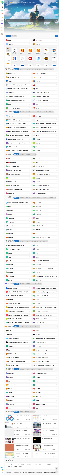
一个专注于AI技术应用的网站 (48, 453)
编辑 (56, 35)
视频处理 (34, 283)
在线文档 (22, 283)
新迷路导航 (16, 472)
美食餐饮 (22, 197)
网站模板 (28, 241)
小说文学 (22, 326)
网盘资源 (45, 69)
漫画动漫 (22, 154)
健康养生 (16, 197)
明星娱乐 (32, 326)
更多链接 (20, 466)
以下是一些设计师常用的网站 (48, 430)
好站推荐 (16, 411)
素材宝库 (22, 241)
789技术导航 (10, 464)
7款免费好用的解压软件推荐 (20, 430)
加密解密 (28, 69)
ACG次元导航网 (47, 464)
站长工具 (50, 369)
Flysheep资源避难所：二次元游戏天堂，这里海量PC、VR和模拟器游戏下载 (22, 438)
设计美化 (34, 241)
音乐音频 (34, 154)
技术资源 (33, 411)
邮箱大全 (28, 197)
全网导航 (41, 464)
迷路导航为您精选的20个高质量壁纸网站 (49, 423)
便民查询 (16, 69)
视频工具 (34, 111)
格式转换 (28, 283)
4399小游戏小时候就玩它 (47, 445)
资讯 (27, 326)
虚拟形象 (39, 111)
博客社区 (39, 241)
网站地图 (54, 472)
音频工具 (45, 111)
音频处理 (39, 283)
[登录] (54, 2)
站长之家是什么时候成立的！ (20, 423)
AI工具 (21, 411)
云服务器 (33, 369)
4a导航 (15, 466)
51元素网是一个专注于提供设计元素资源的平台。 (22, 453)
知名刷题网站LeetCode (47, 438)
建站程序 (16, 369)
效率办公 (39, 69)
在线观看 (16, 154)
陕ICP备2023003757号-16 (23, 472)
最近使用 (14, 36)
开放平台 (45, 369)
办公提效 (22, 111)
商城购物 (34, 197)
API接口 (27, 369)
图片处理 (16, 283)
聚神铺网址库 (29, 464)
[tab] (8, 49)
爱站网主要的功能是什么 (47, 416)
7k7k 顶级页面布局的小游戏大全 (21, 445)
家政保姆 (45, 197)
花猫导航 (35, 464)
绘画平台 (51, 111)
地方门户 (39, 197)
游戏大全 (37, 326)
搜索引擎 (22, 369)
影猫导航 (23, 464)
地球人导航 (10, 466)
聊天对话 (28, 111)
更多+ (57, 69)
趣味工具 (22, 69)
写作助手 (16, 111)
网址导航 (39, 369)
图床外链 (34, 69)
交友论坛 (45, 241)
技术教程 (16, 241)
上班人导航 (17, 464)
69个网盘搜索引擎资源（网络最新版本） (22, 416)
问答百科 (51, 69)
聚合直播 (28, 154)
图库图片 (16, 326)
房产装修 (51, 197)
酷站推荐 (8, 36)
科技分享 (27, 411)
